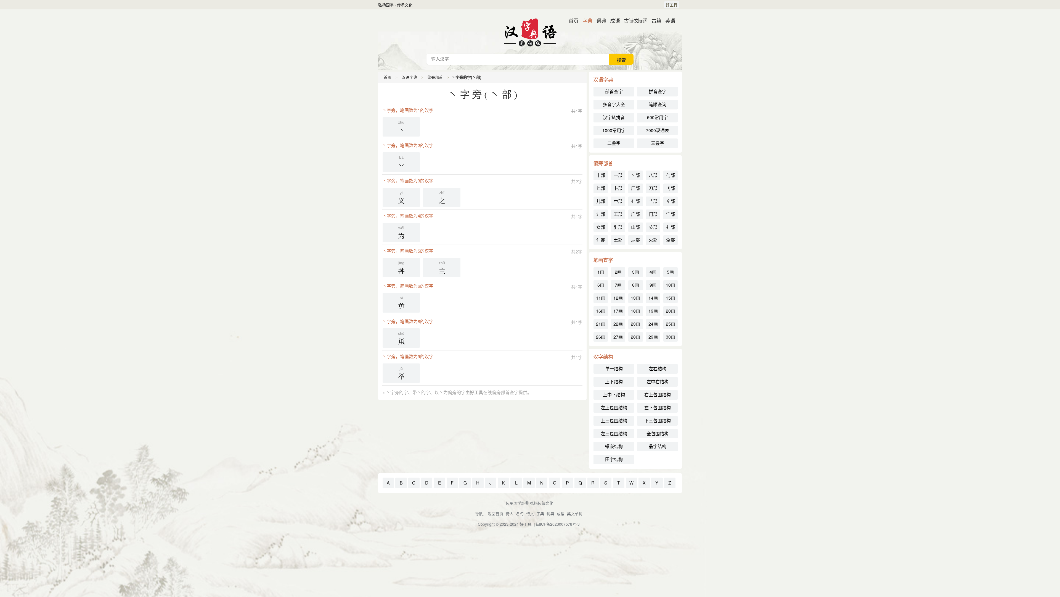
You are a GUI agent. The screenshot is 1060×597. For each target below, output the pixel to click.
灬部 (635, 240)
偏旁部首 (435, 77)
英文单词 (574, 513)
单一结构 (614, 368)
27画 (618, 337)
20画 (670, 311)
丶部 (635, 175)
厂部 (635, 188)
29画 (653, 337)
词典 (599, 20)
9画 (653, 285)
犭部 (618, 227)
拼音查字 (657, 91)
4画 (653, 272)
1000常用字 (614, 130)
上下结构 (614, 381)
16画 (600, 311)
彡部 (653, 227)
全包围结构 (657, 433)
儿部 (600, 201)
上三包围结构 (614, 420)
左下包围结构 (657, 407)
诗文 (530, 513)
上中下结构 (614, 394)
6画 (600, 285)
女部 (600, 227)
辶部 (600, 214)
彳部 (670, 201)
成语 (613, 20)
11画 (600, 298)
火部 (653, 240)
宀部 (670, 214)
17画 (618, 311)
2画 (618, 272)
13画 (635, 298)
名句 (520, 513)
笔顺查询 (657, 104)
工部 (618, 214)
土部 (618, 240)
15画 (670, 298)
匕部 (600, 188)
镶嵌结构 (614, 446)
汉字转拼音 (614, 117)
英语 (668, 20)
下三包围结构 (657, 420)
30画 (670, 337)
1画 (600, 272)
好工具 (671, 4)
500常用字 (657, 117)
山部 (635, 227)
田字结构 (614, 459)
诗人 (509, 513)
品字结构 (657, 446)
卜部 (618, 188)
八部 (653, 175)
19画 (653, 311)
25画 (670, 324)
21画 (600, 324)
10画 (670, 285)
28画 (635, 337)
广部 (635, 214)
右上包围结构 (657, 394)
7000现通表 (657, 130)
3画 (635, 272)
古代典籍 (530, 31)
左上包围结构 (614, 407)
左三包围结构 (614, 433)
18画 (635, 311)
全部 (670, 240)
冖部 (618, 201)
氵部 (600, 240)
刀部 (653, 188)
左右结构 (657, 368)
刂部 (670, 188)
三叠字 (657, 143)
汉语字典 (409, 77)
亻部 (635, 201)
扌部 (670, 227)
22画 (618, 324)
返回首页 (495, 513)
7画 (618, 285)
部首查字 (614, 91)
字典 (585, 20)
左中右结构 (657, 381)
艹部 (653, 201)
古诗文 (626, 20)
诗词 (640, 20)
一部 (618, 175)
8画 (635, 285)
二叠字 (614, 143)
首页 (571, 20)
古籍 (654, 20)
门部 (653, 214)
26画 (600, 337)
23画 (635, 324)
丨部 (600, 175)
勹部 (670, 175)
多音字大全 (614, 104)
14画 (653, 298)
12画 (618, 298)
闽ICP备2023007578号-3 (558, 524)
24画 (653, 324)
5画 (670, 272)
